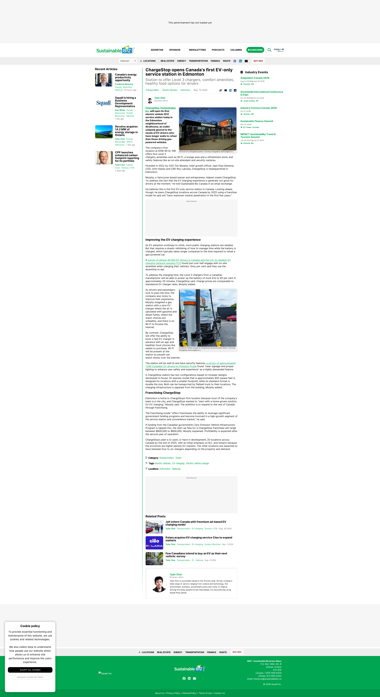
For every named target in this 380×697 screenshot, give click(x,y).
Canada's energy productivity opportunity (126, 77)
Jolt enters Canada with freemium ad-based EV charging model (196, 523)
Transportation (198, 61)
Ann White (120, 110)
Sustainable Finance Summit (256, 121)
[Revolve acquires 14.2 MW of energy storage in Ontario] (104, 132)
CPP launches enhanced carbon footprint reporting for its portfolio (127, 156)
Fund (117, 168)
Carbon (129, 165)
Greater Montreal (212, 544)
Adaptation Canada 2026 (254, 78)
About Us (159, 693)
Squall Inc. (276, 684)
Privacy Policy (173, 693)
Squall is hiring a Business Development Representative (125, 102)
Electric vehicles (169, 90)
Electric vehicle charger (197, 463)
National (119, 90)
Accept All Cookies (30, 670)
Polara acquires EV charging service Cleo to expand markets (199, 539)
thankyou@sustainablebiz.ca (267, 679)
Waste (227, 61)
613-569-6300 (274, 676)
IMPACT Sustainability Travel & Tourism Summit (258, 135)
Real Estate (167, 61)
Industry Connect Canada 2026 (258, 108)
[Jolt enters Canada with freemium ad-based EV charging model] (154, 527)
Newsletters (197, 49)
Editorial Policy (189, 693)
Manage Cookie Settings (30, 677)
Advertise (157, 49)
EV (193, 560)
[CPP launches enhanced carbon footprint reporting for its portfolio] (104, 157)
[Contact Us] (248, 61)
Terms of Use (205, 693)
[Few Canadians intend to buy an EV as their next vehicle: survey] (154, 559)
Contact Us (219, 693)
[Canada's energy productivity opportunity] (104, 80)
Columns (236, 49)
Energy (181, 61)
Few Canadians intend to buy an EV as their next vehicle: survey (196, 555)
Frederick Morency (124, 84)
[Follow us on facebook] (236, 61)
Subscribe (256, 49)
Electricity (127, 87)
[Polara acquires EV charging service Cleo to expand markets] (154, 543)
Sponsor (174, 49)
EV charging (178, 463)
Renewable (120, 142)
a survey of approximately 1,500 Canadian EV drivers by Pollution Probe (190, 365)
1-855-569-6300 (272, 673)
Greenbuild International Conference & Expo (261, 93)
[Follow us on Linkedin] (242, 61)
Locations (149, 61)
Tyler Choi (120, 139)
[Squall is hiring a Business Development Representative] (104, 103)
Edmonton (185, 90)
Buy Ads (258, 61)
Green (178, 457)
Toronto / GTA (127, 168)
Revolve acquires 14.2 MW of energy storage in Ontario (126, 131)
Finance (215, 61)
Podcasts (218, 49)
